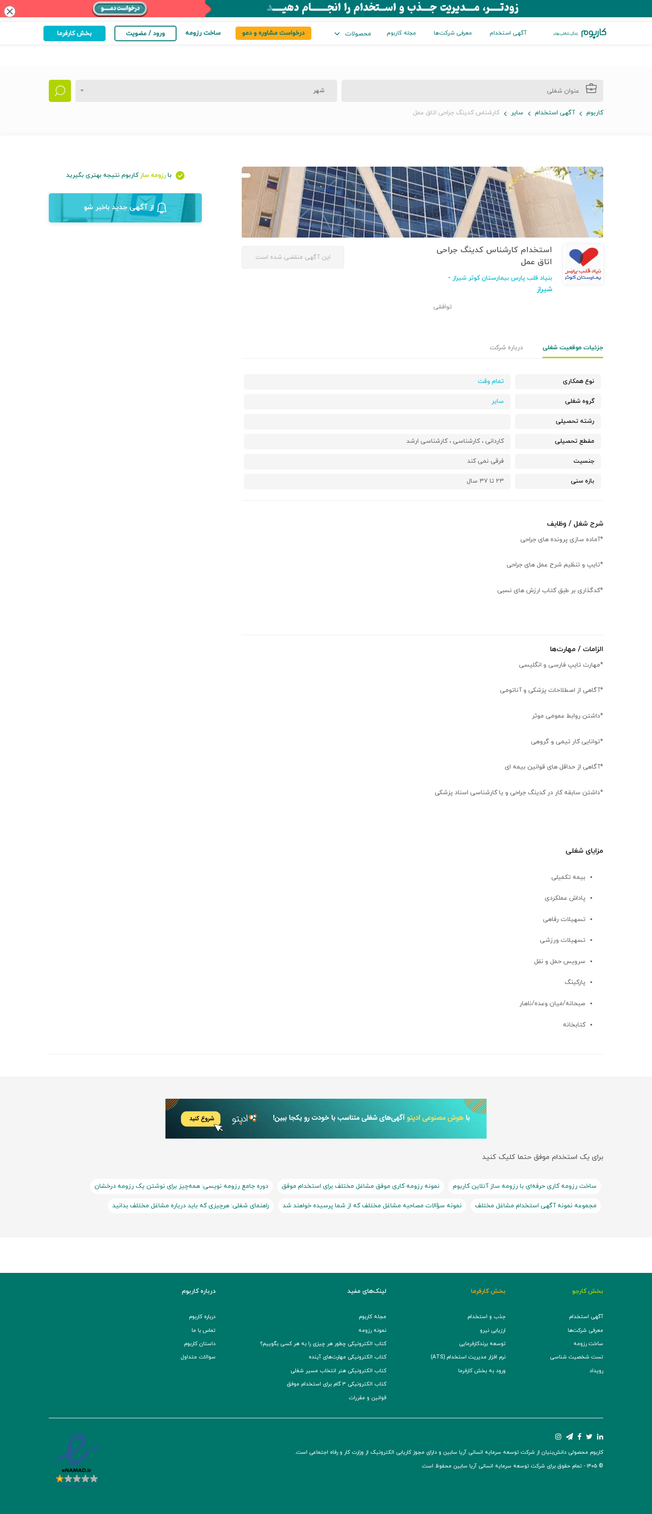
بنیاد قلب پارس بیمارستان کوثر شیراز (501, 278)
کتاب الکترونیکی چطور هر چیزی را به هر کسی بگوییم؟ (323, 1343)
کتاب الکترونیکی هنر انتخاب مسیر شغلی (338, 1370)
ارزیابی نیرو (493, 1330)
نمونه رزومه (372, 1330)
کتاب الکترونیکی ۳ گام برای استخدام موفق (336, 1384)
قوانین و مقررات (367, 1397)
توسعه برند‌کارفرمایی (482, 1343)
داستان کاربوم (200, 1343)
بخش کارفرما (74, 33)
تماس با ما (204, 1330)
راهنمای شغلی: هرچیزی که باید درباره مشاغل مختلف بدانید (190, 1206)
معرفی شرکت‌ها (453, 33)
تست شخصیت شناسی (576, 1357)
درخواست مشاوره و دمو (273, 33)
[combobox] (206, 91)
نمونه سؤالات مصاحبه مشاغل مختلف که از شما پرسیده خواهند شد (372, 1206)
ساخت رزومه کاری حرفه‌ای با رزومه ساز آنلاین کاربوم (525, 1186)
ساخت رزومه (588, 1343)
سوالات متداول (198, 1357)
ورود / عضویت (145, 33)
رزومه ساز (153, 175)
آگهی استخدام (508, 33)
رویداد (596, 1370)
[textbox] (316, 91)
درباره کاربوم (202, 1316)
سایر (517, 113)
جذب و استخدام (486, 1316)
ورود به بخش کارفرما (482, 1370)
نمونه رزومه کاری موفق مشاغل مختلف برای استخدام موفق (361, 1186)
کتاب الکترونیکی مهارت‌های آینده (347, 1357)
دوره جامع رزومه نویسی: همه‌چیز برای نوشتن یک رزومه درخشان (181, 1186)
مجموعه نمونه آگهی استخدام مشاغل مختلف (536, 1206)
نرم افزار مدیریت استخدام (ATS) (468, 1357)
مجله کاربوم (401, 33)
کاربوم (594, 113)
